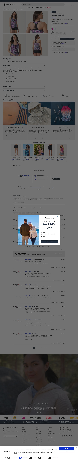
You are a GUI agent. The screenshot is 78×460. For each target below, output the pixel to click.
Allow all (66, 448)
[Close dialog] (58, 216)
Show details (55, 457)
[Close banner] (76, 447)
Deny (66, 451)
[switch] (30, 458)
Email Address (43, 236)
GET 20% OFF (49, 241)
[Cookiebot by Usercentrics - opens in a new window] (7, 458)
